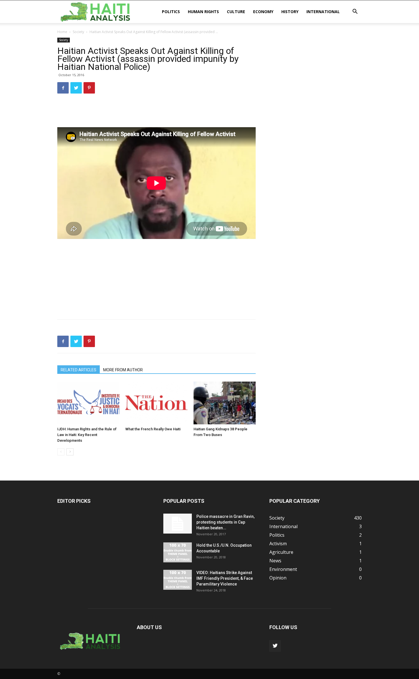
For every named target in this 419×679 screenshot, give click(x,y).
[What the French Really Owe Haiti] (156, 403)
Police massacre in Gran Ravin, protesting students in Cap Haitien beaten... (225, 522)
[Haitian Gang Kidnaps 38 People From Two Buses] (225, 403)
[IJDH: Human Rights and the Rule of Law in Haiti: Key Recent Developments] (88, 403)
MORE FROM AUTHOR (123, 370)
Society (78, 31)
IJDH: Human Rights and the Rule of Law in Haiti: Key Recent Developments (87, 435)
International (323, 11)
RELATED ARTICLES (78, 370)
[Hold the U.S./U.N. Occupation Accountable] (177, 552)
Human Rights (203, 11)
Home (62, 31)
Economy (263, 11)
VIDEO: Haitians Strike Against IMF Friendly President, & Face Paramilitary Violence (224, 578)
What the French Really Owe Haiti (152, 429)
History (289, 11)
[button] (355, 12)
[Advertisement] (156, 112)
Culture (236, 11)
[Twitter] (275, 646)
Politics (171, 11)
